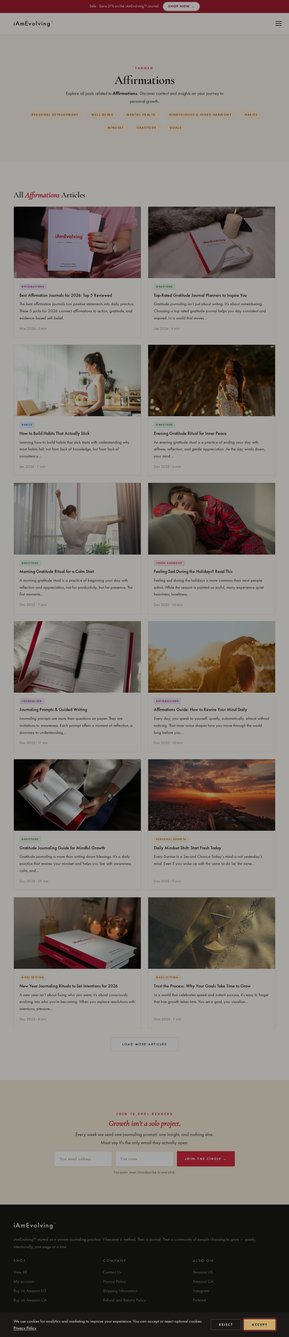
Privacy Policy (25, 1328)
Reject (226, 1324)
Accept (260, 1324)
